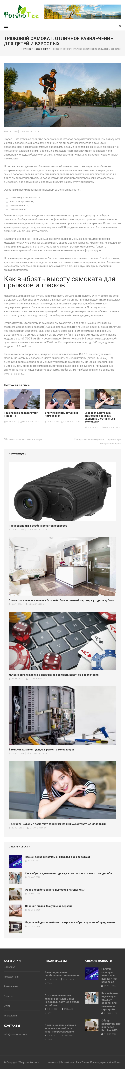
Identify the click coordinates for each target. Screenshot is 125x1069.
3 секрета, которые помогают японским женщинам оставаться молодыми (100, 417)
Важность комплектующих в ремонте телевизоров (42, 749)
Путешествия (11, 976)
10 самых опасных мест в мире (23, 439)
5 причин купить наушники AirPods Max (61, 414)
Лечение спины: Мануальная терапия (48, 906)
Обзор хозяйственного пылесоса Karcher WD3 (55, 889)
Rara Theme (82, 1062)
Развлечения (11, 986)
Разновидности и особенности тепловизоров (38, 525)
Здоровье (9, 967)
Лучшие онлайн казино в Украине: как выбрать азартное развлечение (54, 674)
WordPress (115, 1062)
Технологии (10, 1015)
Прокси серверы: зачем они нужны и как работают (57, 856)
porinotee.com (31, 1062)
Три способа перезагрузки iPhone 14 (21, 414)
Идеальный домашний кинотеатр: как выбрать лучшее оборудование (70, 922)
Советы (8, 996)
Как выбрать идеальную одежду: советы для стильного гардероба (68, 873)
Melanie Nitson (30, 132)
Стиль (7, 1005)
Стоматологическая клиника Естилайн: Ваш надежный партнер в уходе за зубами (61, 600)
